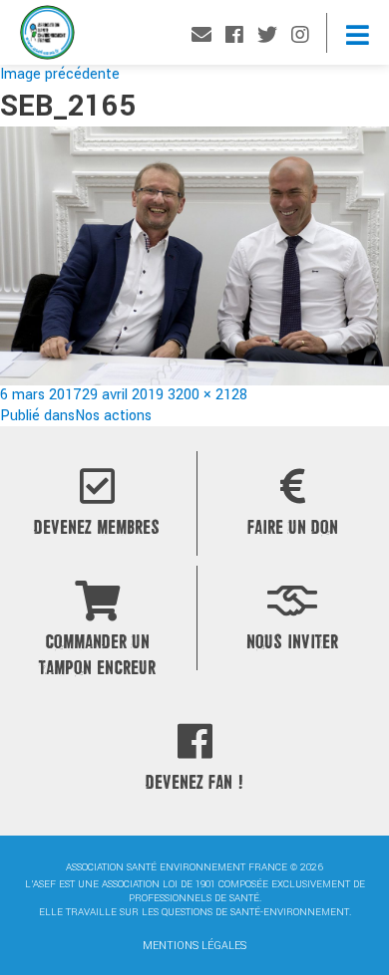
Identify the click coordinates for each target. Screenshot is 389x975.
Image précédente (60, 74)
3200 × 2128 (207, 394)
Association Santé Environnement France (47, 37)
